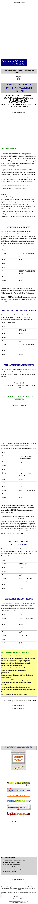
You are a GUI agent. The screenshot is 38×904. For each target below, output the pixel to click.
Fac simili (19, 70)
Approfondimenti (9, 70)
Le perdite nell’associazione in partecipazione (16, 663)
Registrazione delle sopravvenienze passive (14, 869)
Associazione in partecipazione (11, 656)
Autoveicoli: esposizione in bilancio (12, 862)
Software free (19, 72)
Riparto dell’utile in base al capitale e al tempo (15, 860)
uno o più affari (14, 166)
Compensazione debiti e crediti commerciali (14, 866)
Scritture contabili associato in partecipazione (16, 680)
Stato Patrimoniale (28, 293)
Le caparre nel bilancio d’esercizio (12, 864)
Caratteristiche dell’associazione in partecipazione (18, 658)
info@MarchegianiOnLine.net (21, 901)
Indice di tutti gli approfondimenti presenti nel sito (19, 701)
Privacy (1, 895)
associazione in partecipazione (20, 154)
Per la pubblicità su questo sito (19, 902)
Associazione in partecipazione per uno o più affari (18, 689)
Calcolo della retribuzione (10, 871)
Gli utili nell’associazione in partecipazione (15, 661)
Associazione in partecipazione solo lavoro (15, 687)
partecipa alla (15, 172)
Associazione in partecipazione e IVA (13, 668)
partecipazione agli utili (20, 163)
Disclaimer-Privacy (18, 897)
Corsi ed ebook (29, 70)
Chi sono (19, 899)
